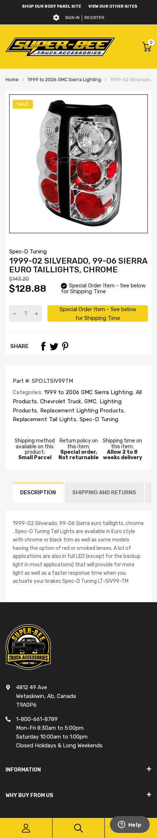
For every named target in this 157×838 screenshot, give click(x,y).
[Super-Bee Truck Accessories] (60, 47)
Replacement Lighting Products (81, 410)
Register (94, 17)
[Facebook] (43, 346)
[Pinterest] (65, 346)
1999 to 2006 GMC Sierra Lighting (87, 392)
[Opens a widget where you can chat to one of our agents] (130, 825)
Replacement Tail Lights (44, 419)
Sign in (72, 17)
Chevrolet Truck (60, 401)
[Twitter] (54, 346)
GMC (89, 401)
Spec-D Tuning (28, 251)
